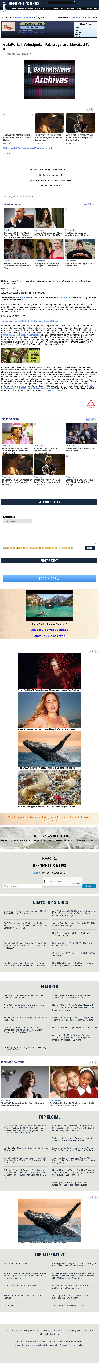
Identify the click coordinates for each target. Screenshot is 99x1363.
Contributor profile (25, 33)
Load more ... (49, 579)
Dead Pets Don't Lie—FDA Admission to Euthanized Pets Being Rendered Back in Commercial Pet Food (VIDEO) (23, 1029)
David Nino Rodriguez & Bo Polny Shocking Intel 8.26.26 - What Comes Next (72, 964)
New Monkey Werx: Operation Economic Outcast (74, 1027)
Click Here (25, 297)
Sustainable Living (73, 9)
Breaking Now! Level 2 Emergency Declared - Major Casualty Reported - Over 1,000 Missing (25, 964)
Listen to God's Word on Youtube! (49, 629)
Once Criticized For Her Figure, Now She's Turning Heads (46, 729)
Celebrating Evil (11, 1305)
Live (96, 9)
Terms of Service (59, 1330)
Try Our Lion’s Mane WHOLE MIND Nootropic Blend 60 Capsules (31, 321)
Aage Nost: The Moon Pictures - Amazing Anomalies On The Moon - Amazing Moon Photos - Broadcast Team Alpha (71, 1037)
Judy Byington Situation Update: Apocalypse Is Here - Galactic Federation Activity (25, 1006)
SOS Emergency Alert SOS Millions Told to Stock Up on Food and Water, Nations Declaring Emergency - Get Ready (26, 925)
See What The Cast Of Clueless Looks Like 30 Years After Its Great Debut (72, 1104)
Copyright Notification (79, 1330)
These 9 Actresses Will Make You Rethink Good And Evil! (48, 234)
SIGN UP (37, 872)
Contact (38, 1330)
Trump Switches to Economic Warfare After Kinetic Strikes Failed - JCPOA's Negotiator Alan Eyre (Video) (74, 1160)
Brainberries (9, 230)
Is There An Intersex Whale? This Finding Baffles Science (46, 767)
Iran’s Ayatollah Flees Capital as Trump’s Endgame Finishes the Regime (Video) (71, 1183)
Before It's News (24, 3)
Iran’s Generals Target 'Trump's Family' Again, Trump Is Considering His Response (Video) (73, 1018)
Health (30, 9)
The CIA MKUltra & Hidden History (68, 1305)
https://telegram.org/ (36, 840)
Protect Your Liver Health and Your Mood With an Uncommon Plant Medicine (73, 1287)
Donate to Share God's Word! (50, 635)
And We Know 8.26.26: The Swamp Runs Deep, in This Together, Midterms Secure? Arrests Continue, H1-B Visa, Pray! (74, 913)
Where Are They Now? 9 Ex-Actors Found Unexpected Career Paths (47, 482)
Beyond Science (41, 9)
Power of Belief (57, 9)
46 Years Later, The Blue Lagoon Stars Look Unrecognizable (45, 450)
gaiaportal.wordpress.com (22, 196)
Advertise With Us (19, 1330)
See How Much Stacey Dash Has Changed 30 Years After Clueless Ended (15, 450)
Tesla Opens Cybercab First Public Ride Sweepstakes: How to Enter (70, 1297)
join (14, 288)
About (7, 1330)
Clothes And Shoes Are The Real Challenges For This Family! (79, 482)
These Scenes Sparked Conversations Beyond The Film (17, 265)
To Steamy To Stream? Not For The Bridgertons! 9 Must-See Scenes (17, 482)
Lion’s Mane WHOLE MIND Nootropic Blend (21, 335)
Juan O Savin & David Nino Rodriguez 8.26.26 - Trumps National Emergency (26, 912)
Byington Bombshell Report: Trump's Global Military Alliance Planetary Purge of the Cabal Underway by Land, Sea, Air (73, 1128)
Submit (89, 886)
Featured (12, 9)
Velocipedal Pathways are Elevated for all (27, 148)
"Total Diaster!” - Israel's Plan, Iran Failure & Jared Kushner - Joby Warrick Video (72, 996)
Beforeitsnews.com (23, 17)
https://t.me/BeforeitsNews (80, 840)
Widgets (55, 1334)
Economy (22, 9)
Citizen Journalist (63, 297)
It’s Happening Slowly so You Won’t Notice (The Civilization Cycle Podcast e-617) (74, 1264)
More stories (38, 33)
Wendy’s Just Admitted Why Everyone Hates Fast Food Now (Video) (24, 996)
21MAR (6, 153)
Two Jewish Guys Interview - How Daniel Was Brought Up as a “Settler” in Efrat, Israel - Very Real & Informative (25, 1275)
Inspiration (87, 9)
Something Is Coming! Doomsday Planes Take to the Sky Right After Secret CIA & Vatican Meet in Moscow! (26, 945)
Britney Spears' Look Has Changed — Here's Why (46, 264)
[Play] (49, 606)
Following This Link (53, 391)
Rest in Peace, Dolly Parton (16, 1263)
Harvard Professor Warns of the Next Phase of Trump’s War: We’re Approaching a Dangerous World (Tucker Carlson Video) (73, 1172)
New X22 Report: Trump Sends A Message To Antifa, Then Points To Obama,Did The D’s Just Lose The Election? (73, 1007)
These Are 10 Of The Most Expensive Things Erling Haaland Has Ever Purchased (18, 235)
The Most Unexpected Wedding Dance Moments (77, 234)
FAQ (31, 1330)
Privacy (47, 1330)
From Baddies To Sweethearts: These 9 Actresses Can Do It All (49, 690)
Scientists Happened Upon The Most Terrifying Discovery (46, 806)
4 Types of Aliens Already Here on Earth (22, 1286)
